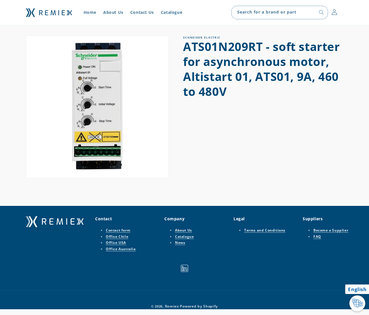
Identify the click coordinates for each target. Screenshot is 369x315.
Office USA (116, 242)
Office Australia (121, 248)
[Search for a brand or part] (321, 12)
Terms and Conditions (264, 230)
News (180, 242)
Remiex (172, 306)
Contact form (118, 230)
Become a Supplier (330, 230)
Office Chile (117, 236)
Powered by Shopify (199, 306)
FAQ (317, 236)
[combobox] (279, 12)
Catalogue (184, 236)
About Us (183, 230)
